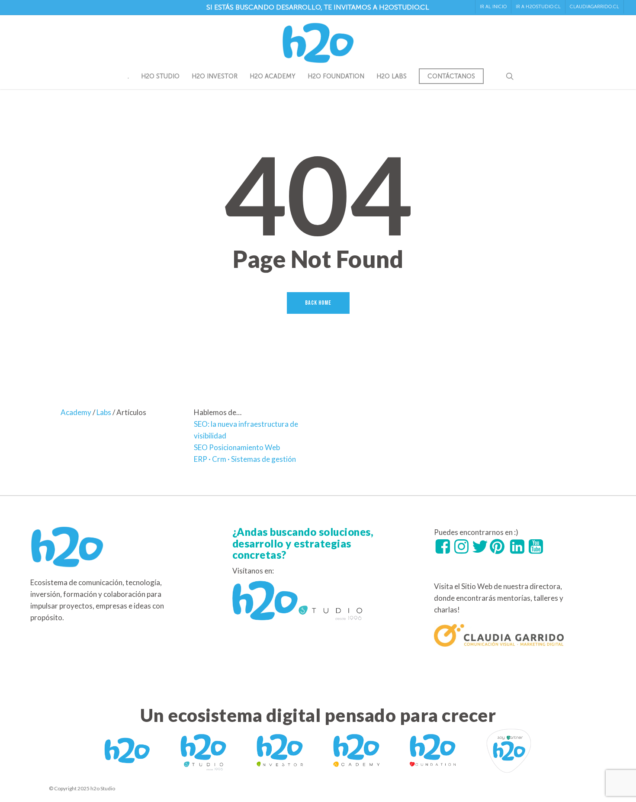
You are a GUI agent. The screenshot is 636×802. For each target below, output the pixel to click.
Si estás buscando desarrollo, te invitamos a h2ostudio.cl (317, 7)
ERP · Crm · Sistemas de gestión (245, 459)
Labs (103, 412)
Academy (76, 412)
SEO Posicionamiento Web (237, 447)
